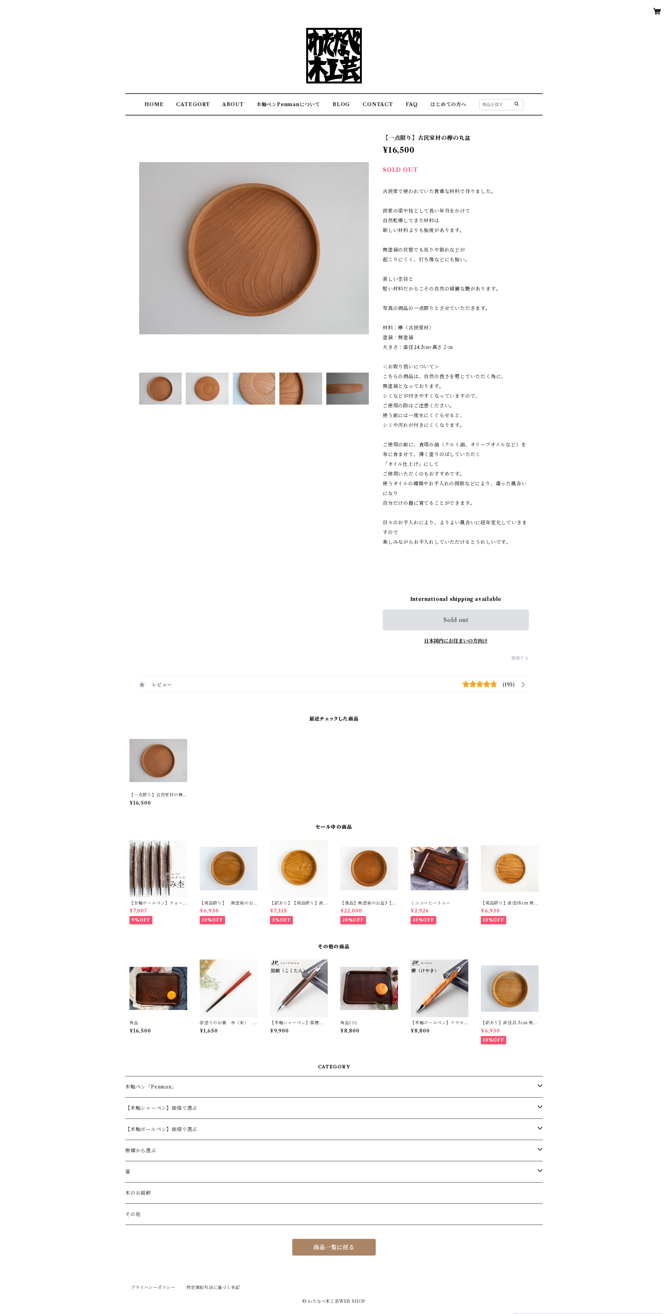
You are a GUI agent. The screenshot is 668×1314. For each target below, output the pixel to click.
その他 (133, 1214)
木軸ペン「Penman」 (151, 1087)
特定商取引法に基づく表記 (213, 1287)
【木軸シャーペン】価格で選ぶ (161, 1108)
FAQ (412, 104)
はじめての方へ (448, 104)
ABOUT (233, 104)
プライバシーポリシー (153, 1287)
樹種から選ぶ (140, 1150)
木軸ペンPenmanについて (288, 104)
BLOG (341, 104)
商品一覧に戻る (334, 1247)
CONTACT (378, 104)
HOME (154, 104)
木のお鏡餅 (138, 1193)
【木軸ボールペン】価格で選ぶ (161, 1129)
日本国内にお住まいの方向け (455, 641)
